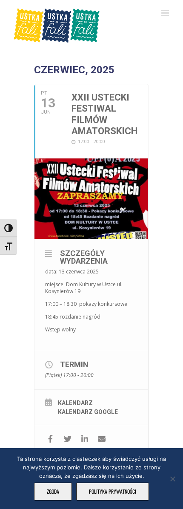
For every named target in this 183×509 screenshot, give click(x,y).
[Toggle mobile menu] (165, 13)
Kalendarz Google (88, 411)
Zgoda (53, 491)
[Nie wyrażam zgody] (172, 478)
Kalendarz (75, 403)
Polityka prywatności (112, 491)
